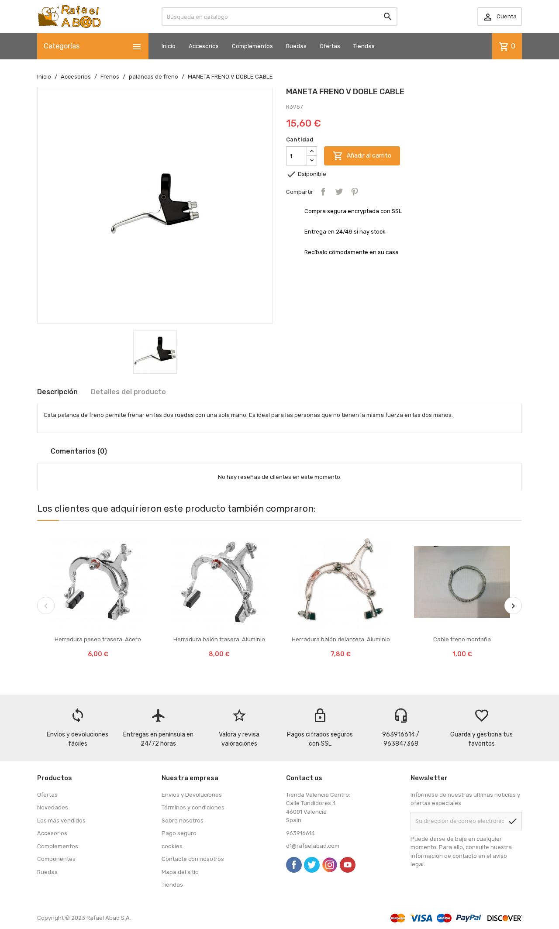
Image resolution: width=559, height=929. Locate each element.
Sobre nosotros (183, 820)
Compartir (323, 191)
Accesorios (204, 46)
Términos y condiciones (193, 807)
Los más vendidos (61, 820)
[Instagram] (330, 865)
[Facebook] (294, 865)
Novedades (52, 807)
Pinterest (354, 191)
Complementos (252, 46)
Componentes (56, 859)
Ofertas (330, 46)
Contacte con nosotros (193, 859)
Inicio (169, 46)
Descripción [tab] (57, 392)
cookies (172, 846)
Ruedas (296, 46)
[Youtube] (347, 865)
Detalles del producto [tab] (128, 392)
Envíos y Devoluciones (192, 794)
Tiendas (364, 46)
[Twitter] (312, 865)
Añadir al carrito (362, 156)
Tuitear (339, 191)
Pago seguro (179, 833)
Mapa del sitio (180, 872)
